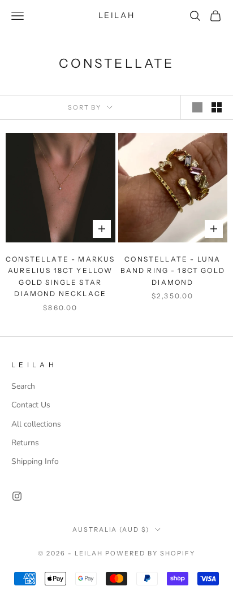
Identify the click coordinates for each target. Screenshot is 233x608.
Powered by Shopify (150, 553)
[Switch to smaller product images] (217, 107)
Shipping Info (35, 461)
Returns (25, 442)
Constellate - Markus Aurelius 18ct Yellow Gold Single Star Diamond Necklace (60, 276)
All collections (36, 424)
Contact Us (30, 404)
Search (23, 386)
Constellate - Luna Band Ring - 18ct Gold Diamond (172, 270)
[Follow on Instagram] (17, 496)
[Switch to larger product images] (197, 107)
